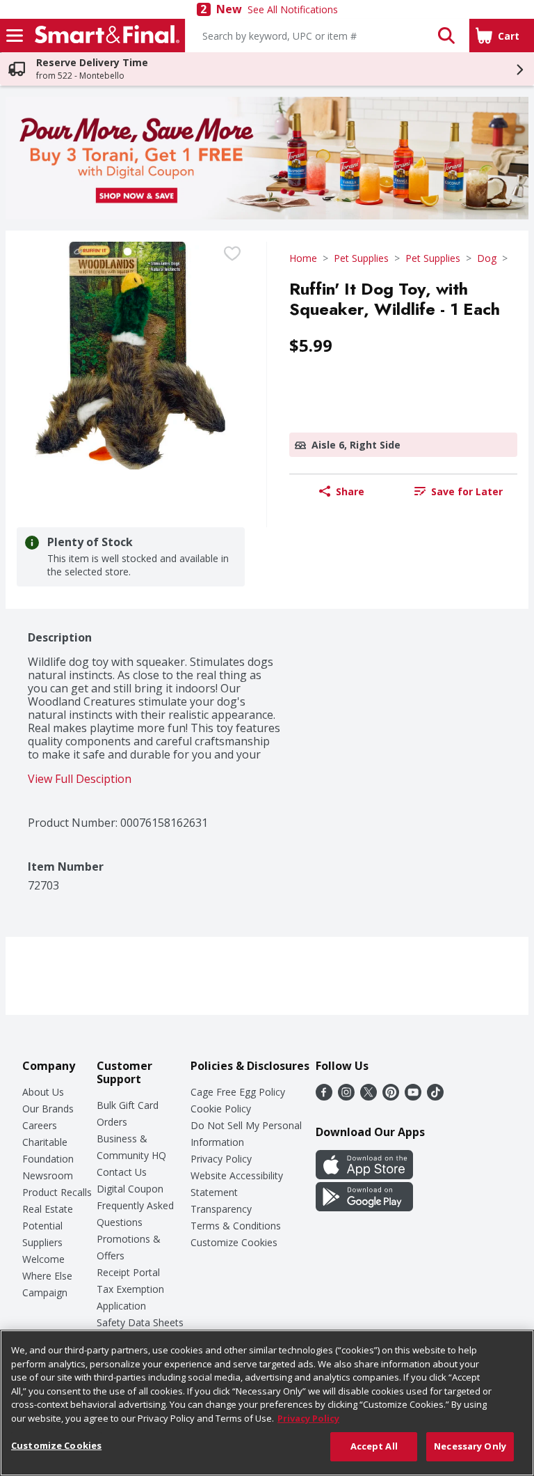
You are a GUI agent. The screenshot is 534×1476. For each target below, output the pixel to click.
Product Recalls (57, 1192)
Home (303, 258)
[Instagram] (346, 1096)
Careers (39, 1125)
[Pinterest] (390, 1096)
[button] (446, 35)
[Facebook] (324, 1096)
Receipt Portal (128, 1272)
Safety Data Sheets (140, 1322)
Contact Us (122, 1172)
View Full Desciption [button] (79, 779)
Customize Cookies (234, 1242)
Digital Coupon (130, 1188)
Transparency (221, 1208)
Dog (486, 258)
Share (350, 491)
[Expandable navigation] (15, 35)
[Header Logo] (104, 35)
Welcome (43, 1259)
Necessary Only (470, 1446)
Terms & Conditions (236, 1225)
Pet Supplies (361, 258)
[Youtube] (413, 1096)
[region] (267, 1403)
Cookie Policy (221, 1108)
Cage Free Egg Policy (238, 1091)
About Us (43, 1091)
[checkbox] (232, 253)
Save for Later (467, 491)
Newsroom (47, 1175)
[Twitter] (368, 1096)
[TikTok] (435, 1096)
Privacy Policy (221, 1158)
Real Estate (47, 1208)
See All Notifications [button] (293, 9)
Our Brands (48, 1108)
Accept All (374, 1446)
